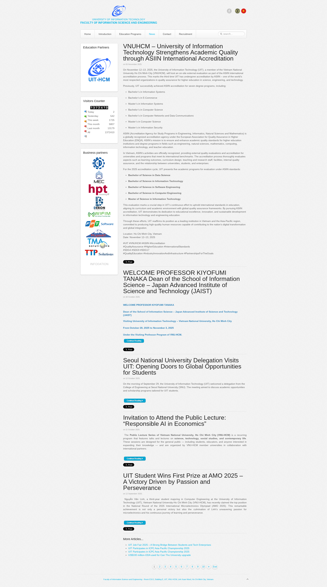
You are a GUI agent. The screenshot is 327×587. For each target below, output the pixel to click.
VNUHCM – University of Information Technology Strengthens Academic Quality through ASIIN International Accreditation (180, 52)
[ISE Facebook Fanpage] (229, 12)
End (215, 566)
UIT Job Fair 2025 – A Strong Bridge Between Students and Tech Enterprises (169, 544)
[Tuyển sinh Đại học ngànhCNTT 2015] (99, 70)
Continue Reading (134, 341)
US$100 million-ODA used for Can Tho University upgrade (159, 555)
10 (203, 566)
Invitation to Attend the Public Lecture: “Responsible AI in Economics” (174, 420)
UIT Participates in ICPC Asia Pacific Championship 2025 (158, 548)
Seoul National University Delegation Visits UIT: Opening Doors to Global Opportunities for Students (182, 366)
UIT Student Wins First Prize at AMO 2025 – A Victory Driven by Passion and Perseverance (183, 481)
